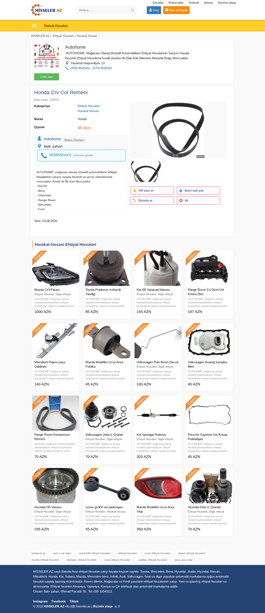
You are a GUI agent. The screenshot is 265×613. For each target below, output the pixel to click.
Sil (186, 200)
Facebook (59, 601)
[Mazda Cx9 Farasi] (55, 256)
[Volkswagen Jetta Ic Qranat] (106, 401)
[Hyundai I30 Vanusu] (55, 473)
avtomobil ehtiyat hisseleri (94, 553)
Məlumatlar (176, 2)
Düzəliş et (145, 200)
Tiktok (74, 601)
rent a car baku (62, 553)
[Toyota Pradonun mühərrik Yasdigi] (106, 256)
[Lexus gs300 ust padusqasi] (106, 473)
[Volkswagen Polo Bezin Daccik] (158, 328)
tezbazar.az (38, 553)
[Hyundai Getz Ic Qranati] (209, 473)
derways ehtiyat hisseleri (82, 559)
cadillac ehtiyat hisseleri (152, 559)
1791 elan (46, 76)
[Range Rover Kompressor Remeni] (55, 401)
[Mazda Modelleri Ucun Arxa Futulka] (106, 328)
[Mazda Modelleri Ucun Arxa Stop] (158, 473)
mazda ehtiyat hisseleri (45, 559)
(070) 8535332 (102, 68)
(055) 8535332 (80, 68)
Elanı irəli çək (194, 190)
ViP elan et (146, 190)
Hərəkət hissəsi (87, 35)
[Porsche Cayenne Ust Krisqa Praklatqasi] (209, 401)
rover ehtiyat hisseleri (117, 559)
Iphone (208, 2)
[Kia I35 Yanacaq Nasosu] (158, 256)
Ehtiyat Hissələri (63, 35)
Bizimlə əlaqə (227, 2)
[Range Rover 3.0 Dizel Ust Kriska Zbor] (209, 256)
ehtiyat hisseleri (127, 553)
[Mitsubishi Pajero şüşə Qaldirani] (55, 328)
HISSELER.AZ (40, 35)
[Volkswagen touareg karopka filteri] (209, 328)
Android (194, 2)
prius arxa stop (184, 559)
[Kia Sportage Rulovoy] (158, 401)
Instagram (40, 601)
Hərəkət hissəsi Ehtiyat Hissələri (65, 244)
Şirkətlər (158, 2)
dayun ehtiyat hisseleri (191, 553)
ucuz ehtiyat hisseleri (157, 553)
